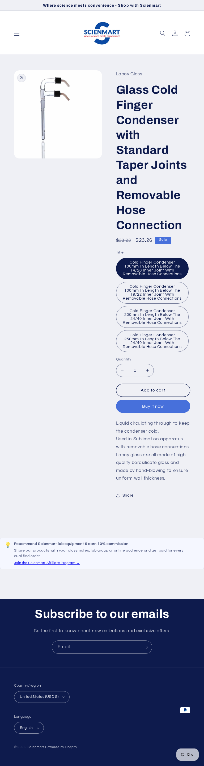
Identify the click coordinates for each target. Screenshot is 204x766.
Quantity (123, 359)
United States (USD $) (39, 697)
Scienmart (36, 747)
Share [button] (128, 495)
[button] (17, 33)
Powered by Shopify (61, 747)
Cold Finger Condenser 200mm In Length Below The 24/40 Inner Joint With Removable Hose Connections (152, 317)
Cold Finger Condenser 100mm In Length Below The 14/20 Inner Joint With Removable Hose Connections (152, 268)
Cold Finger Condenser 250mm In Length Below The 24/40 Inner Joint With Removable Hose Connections (152, 341)
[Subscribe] (146, 646)
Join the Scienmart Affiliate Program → (47, 563)
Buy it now (153, 406)
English (26, 728)
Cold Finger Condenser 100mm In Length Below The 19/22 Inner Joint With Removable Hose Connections (152, 292)
